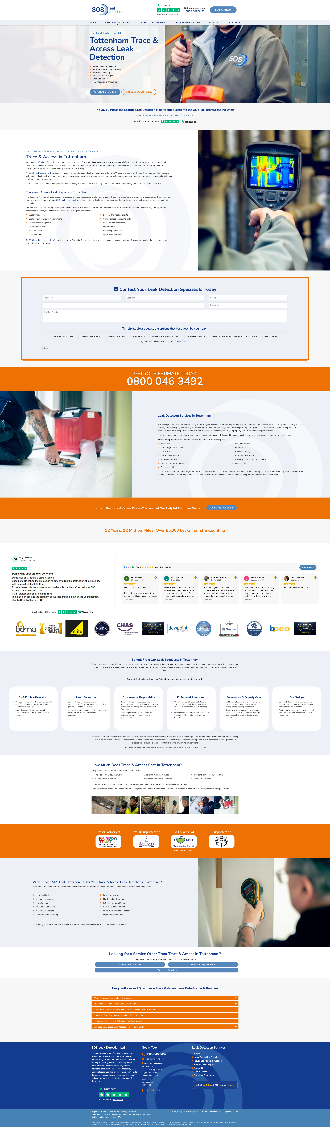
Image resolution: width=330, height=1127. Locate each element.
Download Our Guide (221, 507)
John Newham (297, 577)
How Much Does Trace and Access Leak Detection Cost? (119, 1015)
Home (93, 22)
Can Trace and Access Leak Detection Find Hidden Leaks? (119, 1026)
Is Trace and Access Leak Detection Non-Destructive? (117, 1021)
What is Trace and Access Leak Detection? (112, 998)
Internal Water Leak (63, 336)
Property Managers (204, 1064)
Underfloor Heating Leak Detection (203, 964)
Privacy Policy (181, 341)
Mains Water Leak (116, 336)
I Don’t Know (271, 336)
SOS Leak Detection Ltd (49, 162)
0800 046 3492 (195, 11)
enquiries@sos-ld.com (154, 1058)
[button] (215, 1085)
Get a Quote (234, 22)
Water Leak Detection (166, 970)
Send (46, 348)
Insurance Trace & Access (187, 22)
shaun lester (137, 577)
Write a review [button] (308, 567)
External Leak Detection (130, 964)
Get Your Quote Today (139, 92)
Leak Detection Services (117, 22)
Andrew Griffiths (218, 577)
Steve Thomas (257, 577)
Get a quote (223, 10)
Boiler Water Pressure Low (165, 336)
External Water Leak (91, 336)
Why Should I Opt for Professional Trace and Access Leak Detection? (124, 1009)
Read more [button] (128, 600)
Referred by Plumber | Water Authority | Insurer (235, 336)
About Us (213, 22)
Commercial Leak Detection (152, 22)
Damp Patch (139, 336)
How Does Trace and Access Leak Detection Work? (116, 1003)
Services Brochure (204, 1075)
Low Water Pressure (195, 336)
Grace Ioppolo (177, 577)
